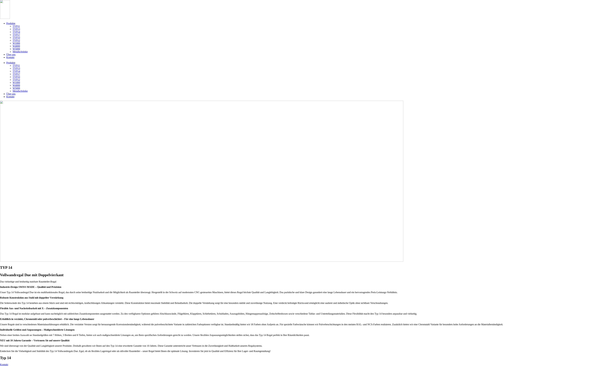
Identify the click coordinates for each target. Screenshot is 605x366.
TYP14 (16, 32)
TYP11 (16, 26)
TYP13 (16, 29)
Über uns (10, 54)
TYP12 (16, 40)
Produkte (10, 23)
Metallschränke (20, 51)
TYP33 (16, 37)
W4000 (16, 46)
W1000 (16, 43)
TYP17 (16, 34)
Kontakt (10, 57)
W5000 (16, 48)
